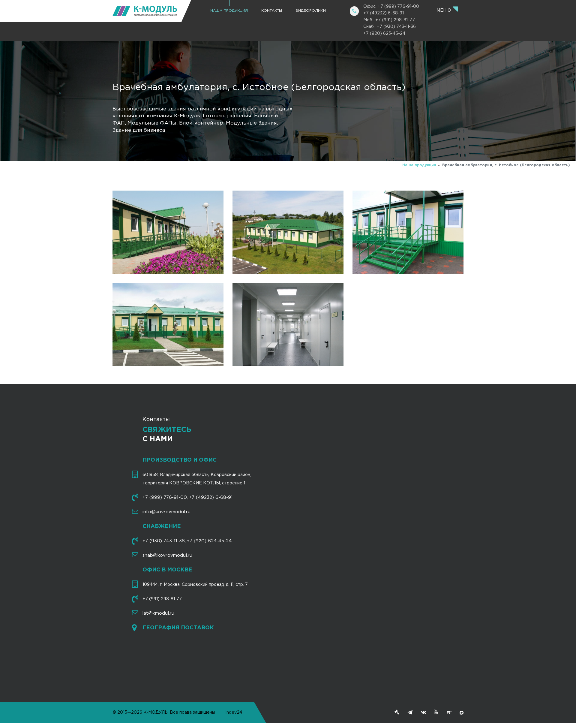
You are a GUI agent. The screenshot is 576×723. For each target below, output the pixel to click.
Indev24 (233, 712)
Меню (444, 10)
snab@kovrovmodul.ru (167, 555)
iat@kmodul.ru (158, 613)
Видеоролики (311, 10)
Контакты (271, 10)
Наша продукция (229, 10)
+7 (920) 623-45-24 (384, 33)
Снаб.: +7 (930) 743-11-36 (389, 27)
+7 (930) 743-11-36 (163, 541)
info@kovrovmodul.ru (166, 512)
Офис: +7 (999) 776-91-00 (391, 6)
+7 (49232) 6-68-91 (383, 13)
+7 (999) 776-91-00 (164, 497)
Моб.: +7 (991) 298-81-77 (389, 20)
